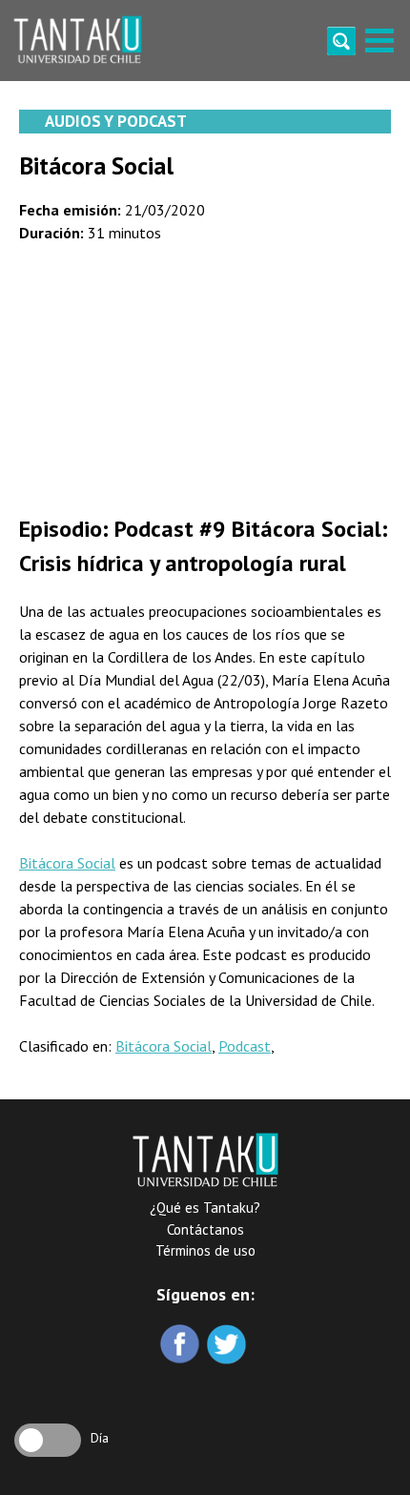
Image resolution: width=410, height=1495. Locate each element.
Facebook (181, 1345)
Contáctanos (205, 1229)
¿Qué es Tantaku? (205, 1207)
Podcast (244, 1045)
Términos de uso (205, 1250)
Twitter (228, 1345)
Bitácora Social (67, 862)
